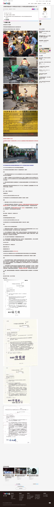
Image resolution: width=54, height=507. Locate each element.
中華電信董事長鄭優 (8, 16)
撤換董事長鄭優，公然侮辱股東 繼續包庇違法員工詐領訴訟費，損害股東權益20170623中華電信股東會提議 (9, 476)
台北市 (8, 13)
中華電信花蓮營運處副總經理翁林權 (26, 16)
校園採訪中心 (40, 3)
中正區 (10, 13)
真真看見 (41, 74)
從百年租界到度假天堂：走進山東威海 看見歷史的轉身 (45, 77)
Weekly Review (13, 498)
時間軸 (12, 497)
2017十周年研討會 (37, 496)
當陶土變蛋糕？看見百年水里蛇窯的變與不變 (45, 58)
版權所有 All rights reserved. (7, 19)
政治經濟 (13, 14)
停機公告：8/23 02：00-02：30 (44, 70)
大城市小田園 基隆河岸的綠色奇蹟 (44, 81)
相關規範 (12, 496)
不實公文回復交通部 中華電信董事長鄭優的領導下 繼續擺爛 (33, 475)
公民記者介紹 (21, 498)
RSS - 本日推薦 (45, 496)
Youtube (6, 495)
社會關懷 (7, 14)
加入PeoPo (40, 1)
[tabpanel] (20, 486)
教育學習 (10, 14)
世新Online (41, 67)
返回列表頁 (20, 488)
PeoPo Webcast (21, 496)
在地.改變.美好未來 (37, 497)
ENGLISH (44, 1)
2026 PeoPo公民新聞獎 (30, 496)
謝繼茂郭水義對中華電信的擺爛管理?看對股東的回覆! (21, 475)
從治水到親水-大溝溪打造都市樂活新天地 (45, 63)
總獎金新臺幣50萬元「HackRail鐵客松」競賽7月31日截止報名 (45, 36)
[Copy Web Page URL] (9, 22)
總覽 (29, 3)
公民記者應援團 (21, 497)
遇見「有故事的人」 (37, 498)
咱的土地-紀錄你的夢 (30, 497)
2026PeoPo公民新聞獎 (42, 53)
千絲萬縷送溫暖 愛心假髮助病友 (44, 66)
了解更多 (45, 16)
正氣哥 (41, 82)
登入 (23, 486)
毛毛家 (41, 59)
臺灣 (6, 13)
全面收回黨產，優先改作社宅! (44, 40)
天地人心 (6, 478)
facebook (3, 495)
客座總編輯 (20, 499)
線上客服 (49, 1)
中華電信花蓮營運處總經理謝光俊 (16, 16)
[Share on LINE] (8, 22)
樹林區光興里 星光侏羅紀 (43, 73)
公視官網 (46, 1)
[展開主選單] (49, 3)
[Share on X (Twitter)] (6, 22)
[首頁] (6, 3)
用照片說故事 (29, 498)
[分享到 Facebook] (5, 22)
